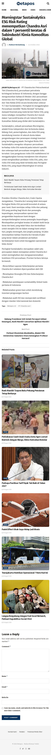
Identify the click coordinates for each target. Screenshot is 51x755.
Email (5, 687)
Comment (6, 646)
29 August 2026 (7, 443)
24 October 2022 (34, 45)
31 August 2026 (7, 397)
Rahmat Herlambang (17, 45)
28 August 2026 (7, 489)
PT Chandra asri (24, 306)
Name (5, 676)
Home (4, 10)
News (24, 10)
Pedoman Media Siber (34, 732)
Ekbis (33, 10)
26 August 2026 (7, 622)
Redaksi (22, 732)
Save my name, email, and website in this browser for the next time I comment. (26, 709)
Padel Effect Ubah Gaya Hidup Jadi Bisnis (21, 529)
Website (5, 697)
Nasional (14, 10)
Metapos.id (11, 306)
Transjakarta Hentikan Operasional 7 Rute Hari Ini (25, 573)
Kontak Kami (12, 732)
